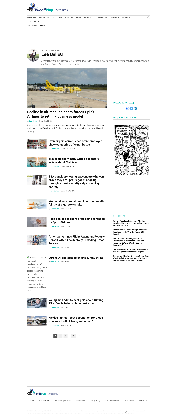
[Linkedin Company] (135, 108)
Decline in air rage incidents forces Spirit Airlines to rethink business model (60, 114)
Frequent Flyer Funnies (63, 401)
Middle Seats (31, 17)
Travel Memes (115, 17)
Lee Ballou (33, 121)
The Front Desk (57, 17)
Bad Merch (126, 17)
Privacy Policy (95, 401)
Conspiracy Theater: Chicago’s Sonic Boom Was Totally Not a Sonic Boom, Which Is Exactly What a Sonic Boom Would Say (131, 258)
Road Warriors (44, 17)
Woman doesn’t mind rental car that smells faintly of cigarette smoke (76, 202)
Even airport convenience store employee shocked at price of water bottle (75, 142)
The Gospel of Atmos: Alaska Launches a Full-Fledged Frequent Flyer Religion (130, 250)
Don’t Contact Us (34, 21)
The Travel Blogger (100, 17)
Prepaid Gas (69, 17)
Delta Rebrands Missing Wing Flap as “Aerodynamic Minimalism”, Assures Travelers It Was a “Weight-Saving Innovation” (128, 241)
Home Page (80, 401)
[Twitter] (131, 108)
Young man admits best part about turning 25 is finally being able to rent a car (76, 301)
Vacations (87, 17)
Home (28, 25)
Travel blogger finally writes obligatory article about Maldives (74, 160)
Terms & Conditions (112, 401)
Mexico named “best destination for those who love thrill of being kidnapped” (76, 319)
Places (78, 17)
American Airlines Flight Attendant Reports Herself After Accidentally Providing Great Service (77, 240)
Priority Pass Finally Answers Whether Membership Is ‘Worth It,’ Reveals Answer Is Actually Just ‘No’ (131, 223)
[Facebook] (127, 108)
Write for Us (143, 401)
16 (73, 336)
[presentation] (115, 149)
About (32, 401)
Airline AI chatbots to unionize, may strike (76, 257)
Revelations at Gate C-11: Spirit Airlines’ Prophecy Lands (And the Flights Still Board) (130, 232)
